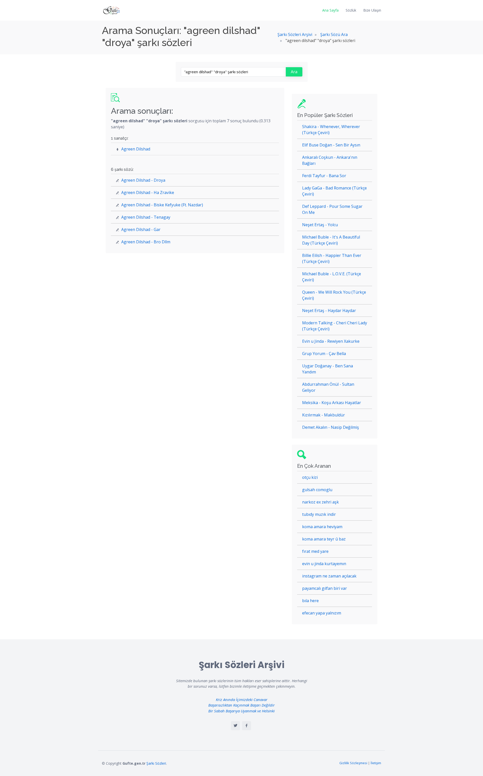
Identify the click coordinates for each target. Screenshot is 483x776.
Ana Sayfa (330, 10)
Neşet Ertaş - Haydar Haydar (329, 310)
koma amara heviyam (322, 526)
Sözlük (351, 10)
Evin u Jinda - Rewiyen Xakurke (330, 341)
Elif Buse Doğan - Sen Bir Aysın (331, 145)
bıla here (310, 600)
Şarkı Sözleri (156, 763)
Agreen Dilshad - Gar (140, 229)
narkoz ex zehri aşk (320, 502)
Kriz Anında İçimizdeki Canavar (241, 699)
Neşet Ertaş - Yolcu (320, 224)
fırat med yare (315, 551)
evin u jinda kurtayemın (324, 563)
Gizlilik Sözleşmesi (353, 763)
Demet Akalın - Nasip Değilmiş (330, 427)
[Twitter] (235, 725)
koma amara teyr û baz (324, 539)
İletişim (376, 763)
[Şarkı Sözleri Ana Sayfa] (112, 10)
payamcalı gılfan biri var (324, 588)
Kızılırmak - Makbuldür (323, 415)
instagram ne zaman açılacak (329, 576)
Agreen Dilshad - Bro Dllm (145, 242)
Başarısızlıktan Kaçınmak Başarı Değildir (241, 705)
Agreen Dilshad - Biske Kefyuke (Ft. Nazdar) (162, 205)
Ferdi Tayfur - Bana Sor (324, 175)
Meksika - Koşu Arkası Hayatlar (331, 402)
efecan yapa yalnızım (321, 613)
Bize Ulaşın (372, 10)
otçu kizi (310, 477)
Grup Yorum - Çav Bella (324, 353)
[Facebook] (246, 725)
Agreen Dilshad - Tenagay (145, 217)
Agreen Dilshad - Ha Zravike (147, 192)
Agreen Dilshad (135, 149)
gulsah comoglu (317, 489)
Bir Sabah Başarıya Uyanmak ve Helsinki (241, 710)
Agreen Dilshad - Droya (143, 180)
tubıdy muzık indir (319, 514)
